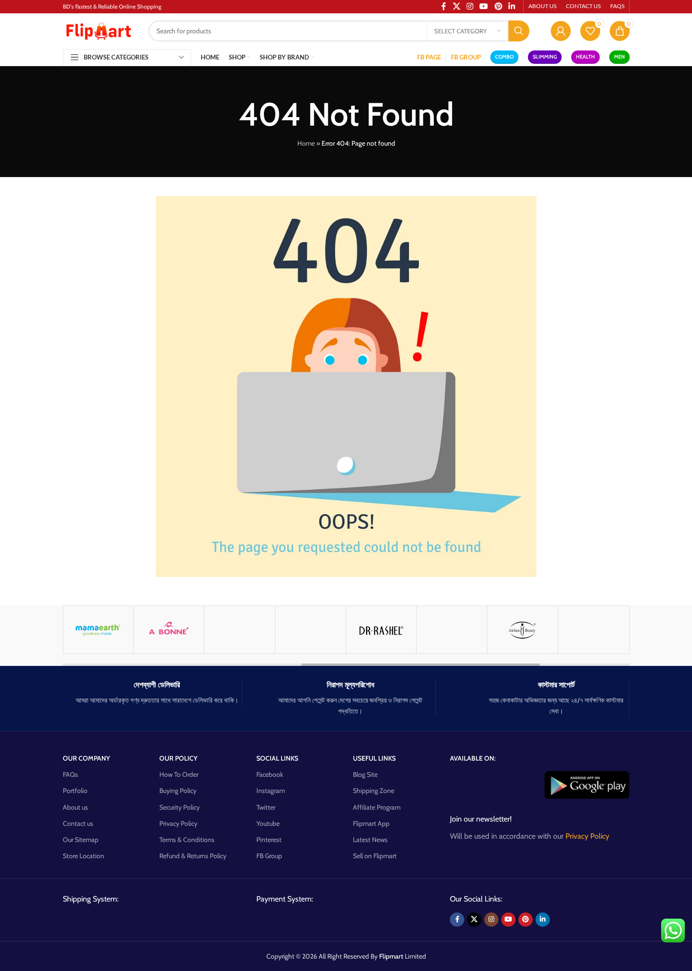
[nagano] (240, 630)
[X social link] (474, 919)
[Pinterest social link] (525, 919)
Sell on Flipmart (375, 856)
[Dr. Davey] (310, 630)
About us (75, 807)
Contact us (78, 823)
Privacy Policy (178, 823)
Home (306, 143)
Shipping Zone (373, 790)
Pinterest (269, 839)
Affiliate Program (376, 807)
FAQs (70, 774)
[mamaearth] (98, 630)
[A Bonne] (169, 630)
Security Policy (179, 807)
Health (585, 56)
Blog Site (365, 774)
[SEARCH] (518, 30)
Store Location (83, 856)
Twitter (265, 807)
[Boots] (593, 630)
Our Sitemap (80, 839)
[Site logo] (98, 30)
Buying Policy (177, 790)
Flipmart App (371, 823)
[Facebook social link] (457, 919)
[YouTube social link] (508, 919)
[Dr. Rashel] (381, 630)
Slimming (545, 56)
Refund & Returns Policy (192, 856)
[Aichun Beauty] (522, 630)
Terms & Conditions (186, 839)
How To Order (178, 774)
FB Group (269, 856)
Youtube (268, 823)
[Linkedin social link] (543, 919)
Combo (504, 56)
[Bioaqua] (452, 630)
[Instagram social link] (491, 919)
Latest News (370, 839)
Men (619, 56)
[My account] (560, 30)
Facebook (269, 774)
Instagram (270, 790)
